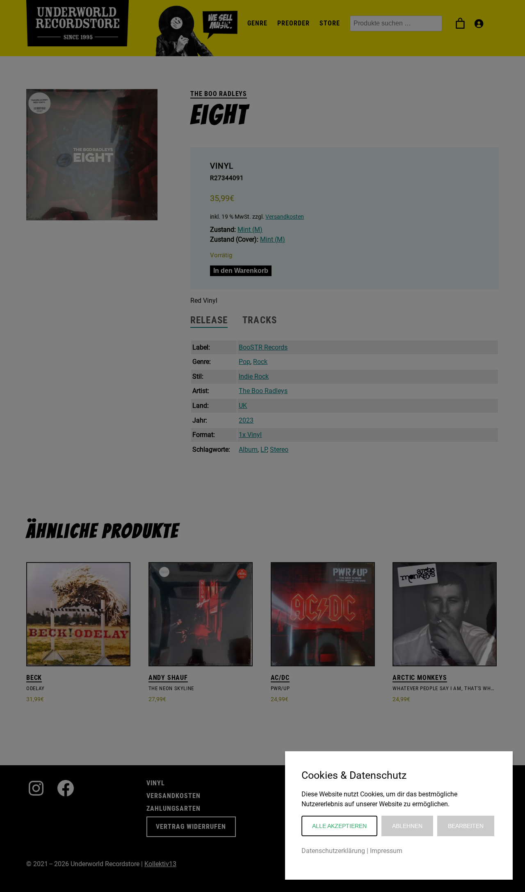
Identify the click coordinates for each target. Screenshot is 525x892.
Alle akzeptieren (339, 826)
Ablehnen (407, 826)
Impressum (386, 851)
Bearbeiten (466, 826)
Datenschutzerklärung (333, 851)
